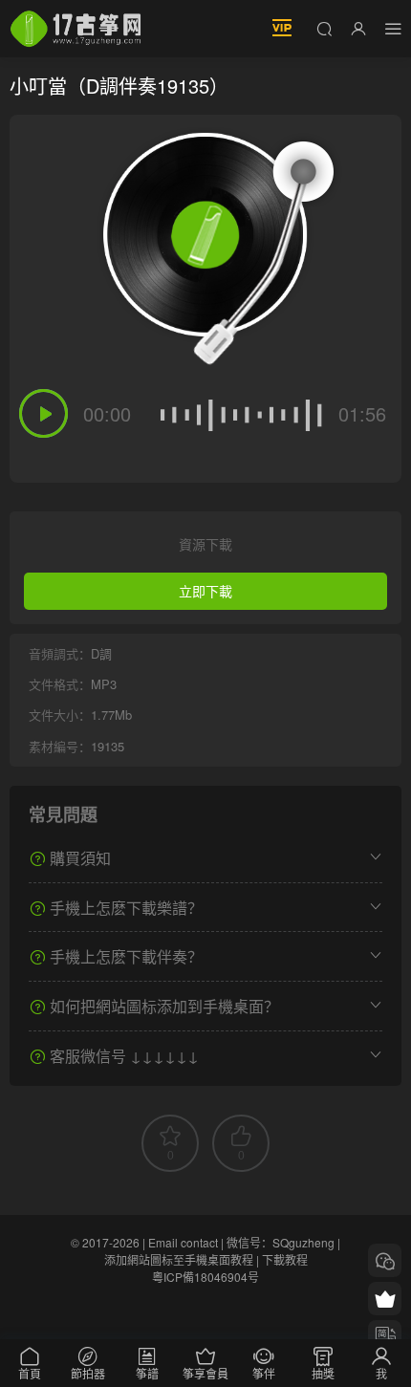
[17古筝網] (75, 28)
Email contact (183, 1242)
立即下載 (205, 590)
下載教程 (285, 1259)
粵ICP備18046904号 (205, 1276)
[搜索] (324, 28)
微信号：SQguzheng (281, 1242)
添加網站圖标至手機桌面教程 (178, 1259)
